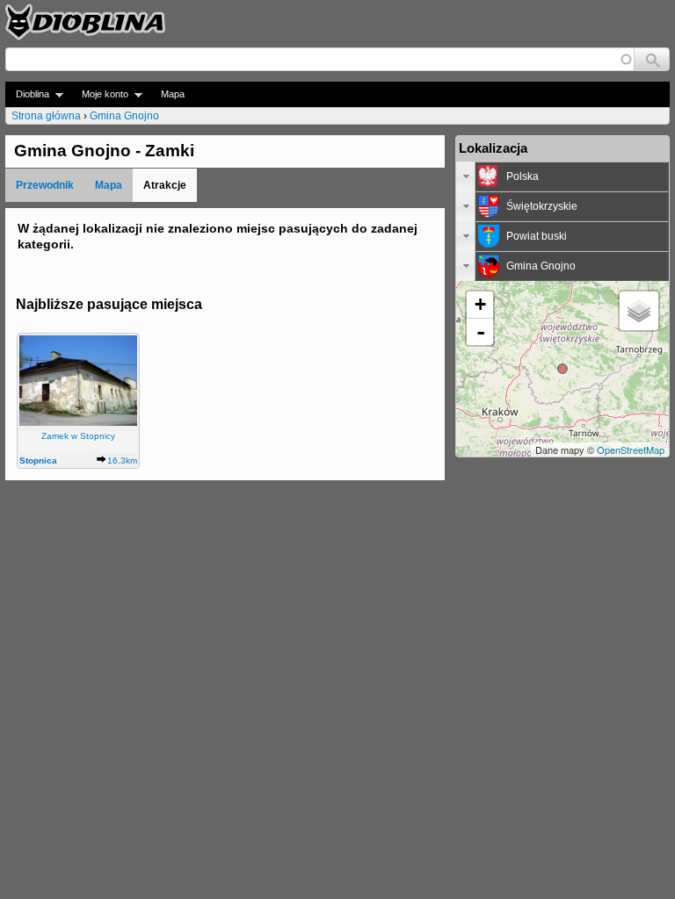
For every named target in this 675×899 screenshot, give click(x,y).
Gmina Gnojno (124, 116)
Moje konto (99, 94)
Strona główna (46, 116)
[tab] (562, 176)
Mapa (173, 94)
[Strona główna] (85, 22)
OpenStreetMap (630, 449)
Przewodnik (45, 185)
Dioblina (27, 94)
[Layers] (639, 310)
